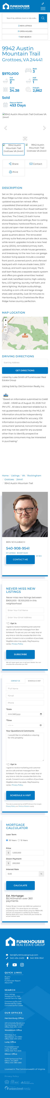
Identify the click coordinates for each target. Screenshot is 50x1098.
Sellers (7, 979)
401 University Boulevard (15, 1024)
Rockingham (34, 475)
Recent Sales (22, 553)
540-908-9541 (18, 548)
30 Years (13, 840)
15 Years (24, 840)
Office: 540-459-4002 (13, 1039)
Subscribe (20, 654)
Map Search (25, 37)
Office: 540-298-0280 (13, 1063)
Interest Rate (12, 869)
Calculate (20, 885)
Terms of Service (24, 806)
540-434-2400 (17, 958)
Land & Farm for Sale (13, 998)
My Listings (11, 553)
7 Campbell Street (12, 1048)
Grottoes (9, 479)
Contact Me (20, 559)
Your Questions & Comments (20, 731)
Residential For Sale (12, 996)
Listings (15, 475)
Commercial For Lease (14, 1005)
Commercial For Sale (13, 1001)
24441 (19, 479)
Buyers (7, 977)
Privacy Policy (17, 644)
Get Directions (25, 370)
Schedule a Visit (34, 681)
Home (5, 475)
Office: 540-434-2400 (13, 1027)
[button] (43, 18)
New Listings (26, 26)
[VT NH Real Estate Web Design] (25, 1088)
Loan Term (11, 834)
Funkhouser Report (12, 981)
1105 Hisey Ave (13, 1036)
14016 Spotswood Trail (13, 1060)
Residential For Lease (13, 1003)
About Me (9, 983)
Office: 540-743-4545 (13, 1051)
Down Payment (13, 859)
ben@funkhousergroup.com (24, 955)
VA (23, 475)
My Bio (39, 556)
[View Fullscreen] (6, 330)
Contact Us (15, 681)
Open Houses (26, 31)
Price (8, 848)
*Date (9, 709)
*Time (9, 720)
